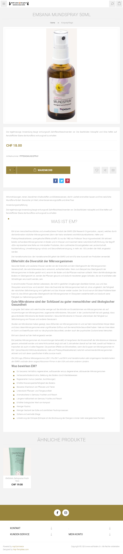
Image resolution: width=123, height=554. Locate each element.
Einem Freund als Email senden (113, 170)
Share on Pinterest (67, 181)
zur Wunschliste (96, 170)
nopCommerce (18, 546)
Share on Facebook (55, 181)
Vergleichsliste (105, 170)
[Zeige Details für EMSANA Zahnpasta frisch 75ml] (17, 462)
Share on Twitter (61, 181)
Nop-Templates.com (21, 549)
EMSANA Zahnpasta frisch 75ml (17, 479)
